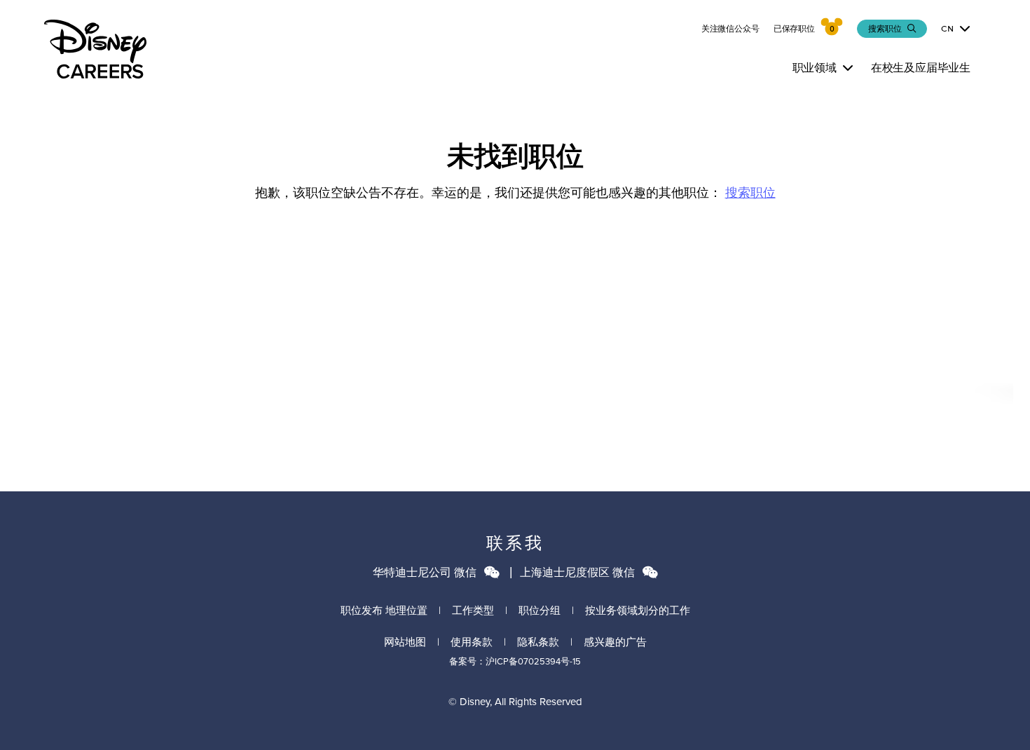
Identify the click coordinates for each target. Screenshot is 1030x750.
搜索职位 (750, 192)
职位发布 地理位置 (384, 610)
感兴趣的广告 (615, 642)
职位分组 (540, 610)
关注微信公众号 (730, 29)
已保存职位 (794, 29)
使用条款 (472, 642)
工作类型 (473, 610)
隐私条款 (538, 642)
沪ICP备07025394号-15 (533, 661)
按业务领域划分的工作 (637, 610)
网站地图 (405, 642)
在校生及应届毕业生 (920, 67)
